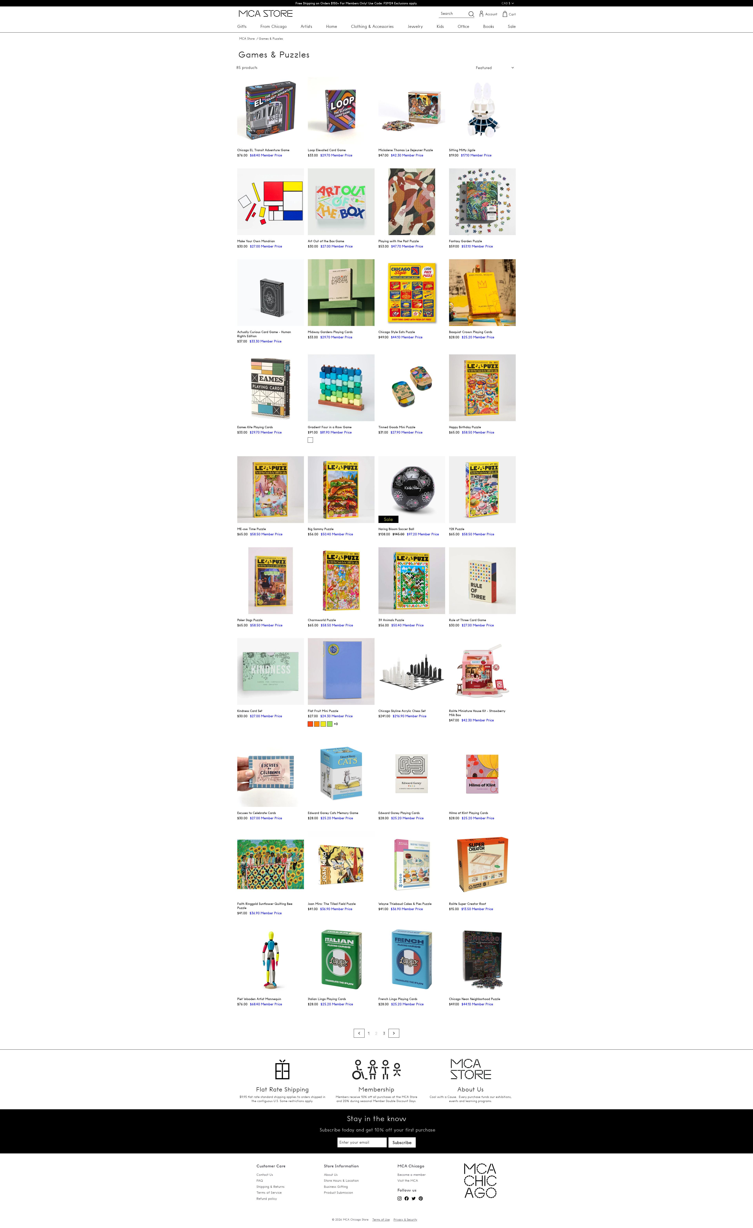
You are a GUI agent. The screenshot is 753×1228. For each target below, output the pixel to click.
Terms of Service (269, 1192)
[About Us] (470, 1067)
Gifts (241, 26)
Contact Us (264, 1175)
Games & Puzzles (271, 38)
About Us (331, 1175)
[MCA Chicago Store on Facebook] (407, 1198)
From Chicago (273, 26)
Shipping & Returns (270, 1187)
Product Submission (338, 1192)
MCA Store (247, 38)
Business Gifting (336, 1187)
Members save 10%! (356, 3)
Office (463, 26)
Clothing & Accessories (372, 26)
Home (331, 26)
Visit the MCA (407, 1180)
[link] (480, 1196)
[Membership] (376, 1067)
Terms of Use (381, 1219)
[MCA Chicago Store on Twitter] (414, 1198)
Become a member (411, 1175)
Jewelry (415, 26)
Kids (440, 26)
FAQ (259, 1180)
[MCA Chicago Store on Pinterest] (421, 1198)
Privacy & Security (405, 1219)
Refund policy (266, 1199)
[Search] (471, 14)
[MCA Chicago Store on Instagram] (399, 1198)
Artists (306, 26)
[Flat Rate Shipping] (282, 1067)
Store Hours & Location (341, 1180)
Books (488, 26)
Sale (512, 26)
